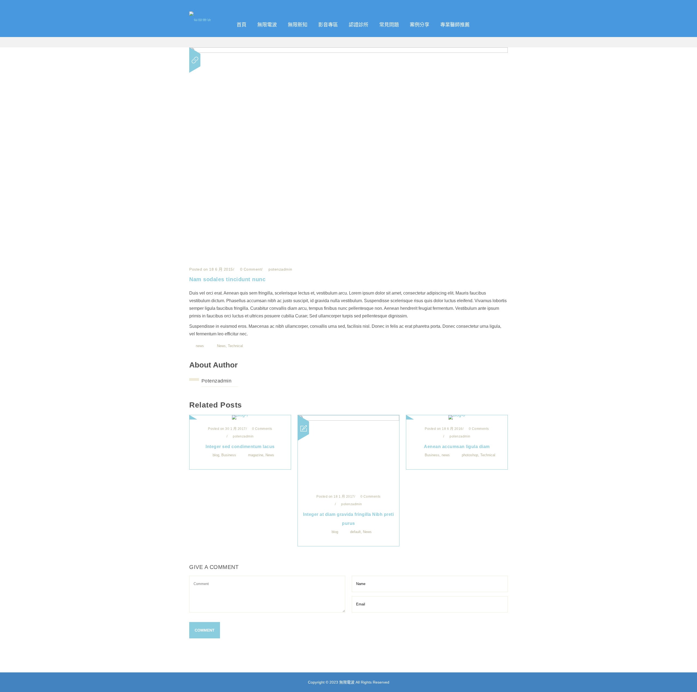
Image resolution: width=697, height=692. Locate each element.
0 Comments (261, 429)
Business (228, 455)
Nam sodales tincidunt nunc (227, 279)
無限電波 (267, 24)
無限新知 (297, 24)
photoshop (470, 455)
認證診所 (358, 24)
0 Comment (250, 269)
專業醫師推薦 (455, 24)
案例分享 (419, 24)
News (221, 346)
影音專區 (328, 24)
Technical (235, 346)
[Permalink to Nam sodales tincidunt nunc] (348, 51)
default (355, 532)
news (200, 346)
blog (216, 455)
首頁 (241, 24)
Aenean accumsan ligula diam (457, 446)
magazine (255, 455)
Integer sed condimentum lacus (240, 446)
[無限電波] (210, 9)
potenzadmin (216, 381)
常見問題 (389, 24)
